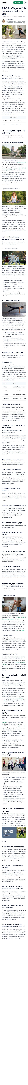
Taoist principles (21, 162)
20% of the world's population (14, 476)
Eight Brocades (22, 726)
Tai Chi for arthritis (20, 630)
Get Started (17, 2)
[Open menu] (25, 2)
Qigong (4, 722)
